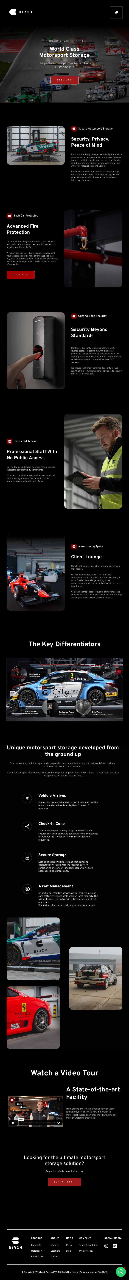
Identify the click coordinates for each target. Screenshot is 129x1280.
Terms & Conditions (88, 1245)
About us (54, 1245)
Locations (55, 1251)
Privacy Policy (86, 1251)
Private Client (37, 1257)
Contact (54, 1257)
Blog (68, 1251)
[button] (116, 12)
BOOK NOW (64, 80)
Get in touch (64, 1182)
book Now (20, 275)
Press (69, 1245)
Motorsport (36, 1251)
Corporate (36, 1245)
